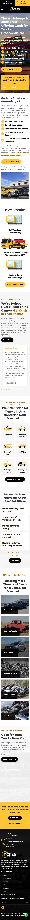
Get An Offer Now (14, 479)
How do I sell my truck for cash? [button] (13, 510)
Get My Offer (15, 818)
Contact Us (15, 560)
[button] (2, 9)
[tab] (1, 389)
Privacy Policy (14, 916)
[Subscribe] (27, 903)
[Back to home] (15, 9)
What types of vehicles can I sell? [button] (11, 518)
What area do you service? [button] (11, 535)
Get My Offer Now (12, 162)
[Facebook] (2, 907)
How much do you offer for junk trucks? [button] (13, 544)
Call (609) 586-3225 (13, 69)
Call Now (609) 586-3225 (7, 2)
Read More (7, 340)
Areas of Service (9, 759)
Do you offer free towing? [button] (10, 527)
